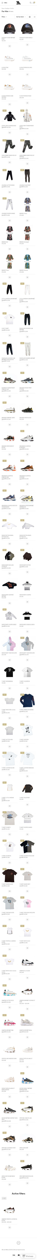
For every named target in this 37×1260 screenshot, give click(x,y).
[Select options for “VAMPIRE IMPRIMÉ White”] (27, 1037)
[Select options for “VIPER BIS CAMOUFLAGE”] (27, 1125)
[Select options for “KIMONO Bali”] (9, 249)
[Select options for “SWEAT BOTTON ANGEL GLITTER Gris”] (27, 543)
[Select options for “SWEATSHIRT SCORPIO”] (27, 602)
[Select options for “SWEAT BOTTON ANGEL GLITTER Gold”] (9, 543)
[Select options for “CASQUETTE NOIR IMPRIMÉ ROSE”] (9, 46)
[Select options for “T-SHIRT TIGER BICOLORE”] (9, 919)
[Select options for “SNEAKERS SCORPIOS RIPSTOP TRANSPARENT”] (9, 514)
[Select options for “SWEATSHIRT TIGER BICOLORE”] (9, 660)
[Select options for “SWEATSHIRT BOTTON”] (27, 572)
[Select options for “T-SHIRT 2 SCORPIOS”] (27, 688)
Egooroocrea (21, 1249)
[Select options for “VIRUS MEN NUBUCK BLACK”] (27, 1183)
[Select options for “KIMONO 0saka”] (27, 220)
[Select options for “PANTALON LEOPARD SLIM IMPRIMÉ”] (27, 337)
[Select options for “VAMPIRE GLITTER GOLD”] (9, 1007)
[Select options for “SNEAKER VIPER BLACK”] (27, 424)
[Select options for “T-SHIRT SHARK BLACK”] (9, 891)
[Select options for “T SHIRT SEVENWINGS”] (9, 688)
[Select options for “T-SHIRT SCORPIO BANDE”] (27, 834)
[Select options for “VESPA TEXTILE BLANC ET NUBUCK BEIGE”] (9, 1096)
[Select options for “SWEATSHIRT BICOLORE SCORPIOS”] (9, 573)
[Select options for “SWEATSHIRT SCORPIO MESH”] (9, 631)
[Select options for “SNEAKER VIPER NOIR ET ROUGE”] (9, 454)
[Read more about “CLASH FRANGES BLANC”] (27, 74)
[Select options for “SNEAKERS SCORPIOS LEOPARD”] (27, 484)
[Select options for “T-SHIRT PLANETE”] (9, 834)
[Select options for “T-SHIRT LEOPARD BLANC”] (9, 775)
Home (3, 8)
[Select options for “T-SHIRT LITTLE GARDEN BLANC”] (9, 806)
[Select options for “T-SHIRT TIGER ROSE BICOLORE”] (27, 919)
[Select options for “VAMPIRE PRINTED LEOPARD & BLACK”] (9, 1227)
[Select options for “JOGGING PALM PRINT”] (27, 192)
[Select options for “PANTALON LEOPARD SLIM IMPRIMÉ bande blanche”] (9, 366)
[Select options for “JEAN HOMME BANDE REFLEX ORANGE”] (27, 163)
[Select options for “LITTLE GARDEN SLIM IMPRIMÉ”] (9, 305)
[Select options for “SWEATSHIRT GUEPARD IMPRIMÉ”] (9, 603)
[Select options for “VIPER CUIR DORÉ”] (27, 1155)
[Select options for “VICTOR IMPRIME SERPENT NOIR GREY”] (9, 1126)
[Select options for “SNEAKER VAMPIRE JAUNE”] (9, 424)
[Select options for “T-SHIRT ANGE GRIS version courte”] (9, 718)
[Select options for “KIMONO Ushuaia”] (27, 277)
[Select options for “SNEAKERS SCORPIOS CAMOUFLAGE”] (9, 484)
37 (4, 1198)
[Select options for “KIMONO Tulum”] (9, 277)
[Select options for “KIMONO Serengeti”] (27, 249)
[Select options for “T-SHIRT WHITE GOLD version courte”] (9, 979)
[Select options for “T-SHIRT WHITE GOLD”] (27, 948)
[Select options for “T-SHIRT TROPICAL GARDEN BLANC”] (9, 949)
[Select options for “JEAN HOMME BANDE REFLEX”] (9, 162)
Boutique (7, 8)
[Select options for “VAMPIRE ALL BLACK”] (27, 977)
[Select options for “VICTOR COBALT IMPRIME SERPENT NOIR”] (27, 1096)
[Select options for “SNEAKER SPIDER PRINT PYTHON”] (27, 396)
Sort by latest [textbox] (20, 16)
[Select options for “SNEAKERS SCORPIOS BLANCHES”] (27, 454)
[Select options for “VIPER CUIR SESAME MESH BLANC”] (9, 1184)
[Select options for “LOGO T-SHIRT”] (9, 335)
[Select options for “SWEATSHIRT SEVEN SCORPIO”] (27, 631)
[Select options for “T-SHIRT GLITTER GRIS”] (9, 746)
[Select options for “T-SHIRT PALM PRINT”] (27, 804)
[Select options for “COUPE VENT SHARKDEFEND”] (9, 132)
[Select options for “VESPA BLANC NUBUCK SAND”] (9, 1065)
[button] (28, 1256)
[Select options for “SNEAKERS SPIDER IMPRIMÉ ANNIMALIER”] (27, 514)
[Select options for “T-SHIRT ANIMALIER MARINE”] (27, 716)
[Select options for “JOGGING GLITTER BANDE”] (9, 192)
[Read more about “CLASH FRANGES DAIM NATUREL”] (9, 104)
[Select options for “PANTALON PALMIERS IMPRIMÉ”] (27, 365)
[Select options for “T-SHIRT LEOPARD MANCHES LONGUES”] (27, 776)
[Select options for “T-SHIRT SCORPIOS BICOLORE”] (27, 862)
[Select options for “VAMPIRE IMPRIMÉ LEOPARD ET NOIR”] (27, 1009)
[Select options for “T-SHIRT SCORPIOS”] (9, 862)
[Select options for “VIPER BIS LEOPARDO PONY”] (9, 1155)
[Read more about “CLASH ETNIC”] (9, 74)
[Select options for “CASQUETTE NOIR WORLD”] (27, 44)
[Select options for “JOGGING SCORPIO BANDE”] (9, 220)
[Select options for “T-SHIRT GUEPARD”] (27, 746)
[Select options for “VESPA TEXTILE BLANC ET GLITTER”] (27, 1067)
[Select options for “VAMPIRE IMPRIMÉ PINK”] (9, 1037)
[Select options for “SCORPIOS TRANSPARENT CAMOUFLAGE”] (9, 396)
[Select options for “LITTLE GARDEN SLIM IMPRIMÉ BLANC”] (27, 307)
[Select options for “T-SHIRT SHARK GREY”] (27, 891)
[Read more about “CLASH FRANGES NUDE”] (27, 103)
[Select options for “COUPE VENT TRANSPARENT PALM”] (27, 134)
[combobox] (21, 17)
